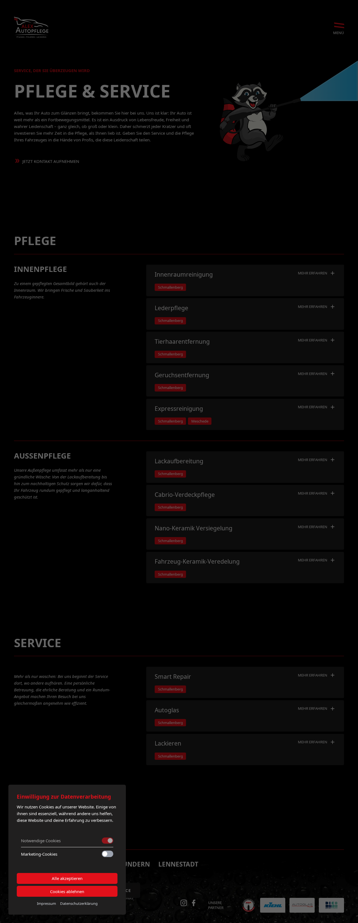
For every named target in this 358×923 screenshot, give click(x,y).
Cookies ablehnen (67, 891)
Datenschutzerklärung (79, 903)
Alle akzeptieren (67, 878)
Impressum (46, 903)
